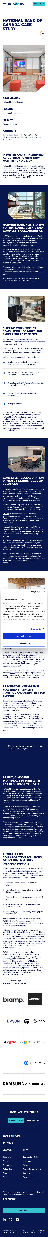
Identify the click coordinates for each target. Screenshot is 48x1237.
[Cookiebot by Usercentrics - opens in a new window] (30, 591)
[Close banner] (44, 592)
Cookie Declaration (25, 1231)
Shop (5, 1177)
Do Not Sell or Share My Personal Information (10, 1231)
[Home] (16, 4)
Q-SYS (20, 675)
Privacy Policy (40, 1231)
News (25, 1165)
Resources (7, 1165)
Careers (26, 1173)
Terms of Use (33, 1231)
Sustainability (29, 1177)
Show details (36, 629)
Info (25, 1150)
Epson (5, 675)
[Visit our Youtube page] (17, 1220)
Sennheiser (23, 677)
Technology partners (32, 1169)
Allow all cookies (24, 636)
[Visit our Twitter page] (10, 1220)
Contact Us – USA (30, 1157)
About (5, 1173)
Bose (12, 673)
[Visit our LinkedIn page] (4, 1220)
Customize (23, 643)
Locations (27, 1161)
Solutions (7, 1157)
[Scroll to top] (44, 1231)
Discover (8, 1150)
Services (6, 1161)
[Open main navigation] (4, 3)
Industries (7, 1169)
